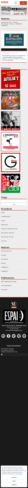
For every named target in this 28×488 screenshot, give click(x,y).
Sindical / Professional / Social (9, 229)
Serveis (3, 220)
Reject (14, 481)
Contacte (3, 241)
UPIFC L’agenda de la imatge (8, 281)
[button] (14, 10)
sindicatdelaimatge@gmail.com (14, 330)
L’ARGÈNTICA (18, 24)
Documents (4, 289)
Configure (14, 484)
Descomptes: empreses (7, 233)
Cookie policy (19, 473)
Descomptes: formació (7, 237)
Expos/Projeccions (6, 22)
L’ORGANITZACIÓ (5, 216)
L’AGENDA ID (4, 25)
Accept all (14, 477)
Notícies (11, 24)
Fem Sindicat (4, 24)
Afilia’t (23, 3)
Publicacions (4, 224)
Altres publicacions (6, 285)
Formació (15, 22)
